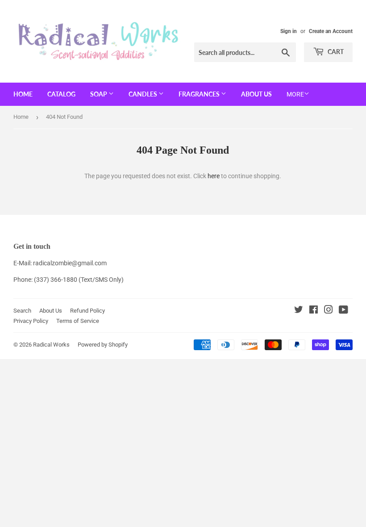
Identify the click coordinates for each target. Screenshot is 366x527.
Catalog (61, 94)
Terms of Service (77, 321)
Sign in (288, 31)
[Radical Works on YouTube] (343, 310)
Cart (335, 51)
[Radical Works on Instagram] (328, 310)
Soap (99, 94)
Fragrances (200, 94)
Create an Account (331, 31)
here (214, 176)
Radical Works (51, 344)
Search (22, 310)
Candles (143, 94)
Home (23, 94)
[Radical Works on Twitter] (298, 310)
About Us (256, 94)
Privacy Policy (30, 321)
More (295, 94)
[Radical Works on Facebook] (313, 310)
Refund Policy (87, 310)
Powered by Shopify (103, 344)
